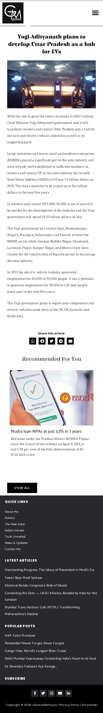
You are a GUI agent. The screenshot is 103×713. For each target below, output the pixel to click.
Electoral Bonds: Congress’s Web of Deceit (36, 585)
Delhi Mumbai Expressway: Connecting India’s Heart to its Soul (50, 658)
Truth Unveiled (15, 536)
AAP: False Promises (20, 635)
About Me (11, 511)
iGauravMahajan (44, 705)
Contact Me (12, 549)
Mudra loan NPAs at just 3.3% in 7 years (46, 431)
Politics (10, 518)
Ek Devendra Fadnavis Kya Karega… (31, 666)
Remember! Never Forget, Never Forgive (34, 643)
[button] (95, 12)
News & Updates (16, 543)
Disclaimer (89, 705)
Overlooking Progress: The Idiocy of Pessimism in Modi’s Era (50, 570)
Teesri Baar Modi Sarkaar (24, 578)
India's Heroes (14, 530)
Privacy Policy (69, 705)
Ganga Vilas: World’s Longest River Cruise (35, 651)
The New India (15, 524)
